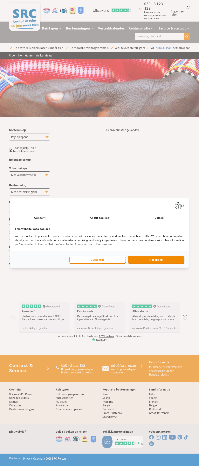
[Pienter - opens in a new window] (179, 205)
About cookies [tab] (99, 217)
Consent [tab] (39, 217)
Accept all (156, 259)
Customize (98, 259)
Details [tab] (159, 217)
